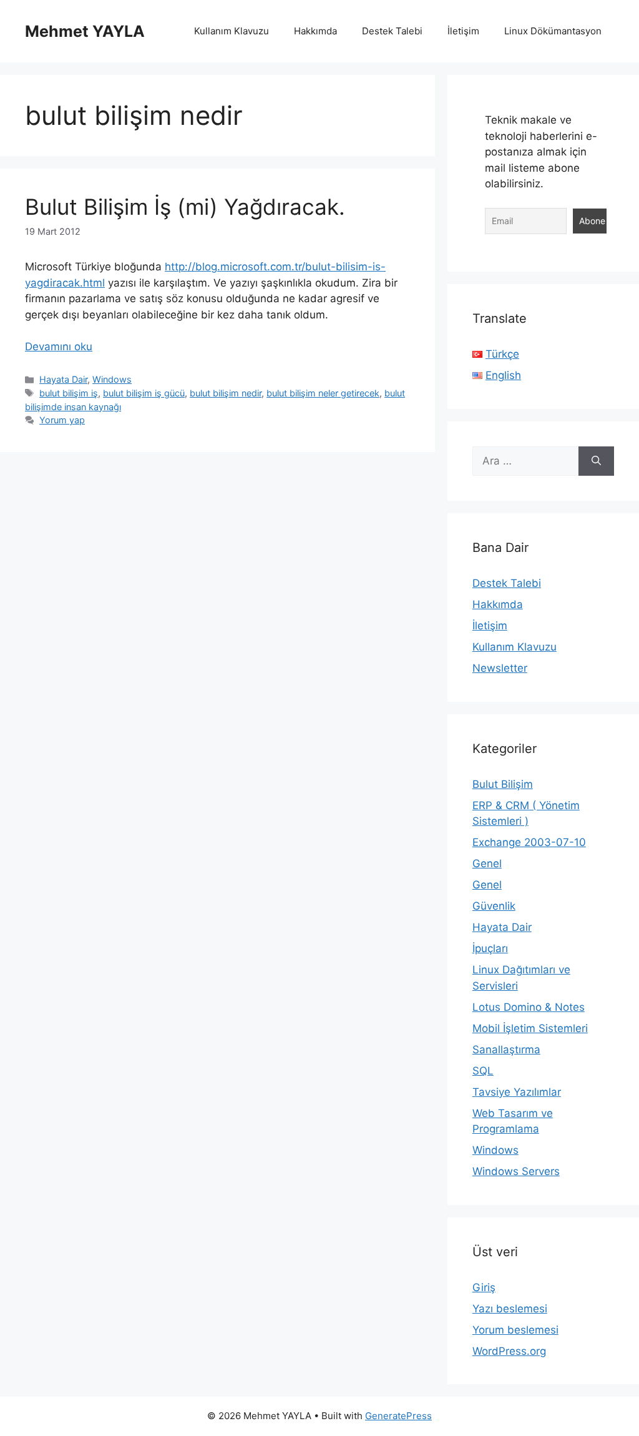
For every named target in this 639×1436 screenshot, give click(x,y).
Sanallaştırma (506, 1049)
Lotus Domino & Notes (528, 1007)
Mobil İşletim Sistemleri (530, 1028)
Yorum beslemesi (515, 1330)
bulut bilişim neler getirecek (322, 393)
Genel (487, 863)
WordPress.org (509, 1351)
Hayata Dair (63, 379)
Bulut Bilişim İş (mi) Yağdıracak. (185, 207)
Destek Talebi (392, 31)
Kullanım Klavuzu (231, 31)
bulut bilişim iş (68, 393)
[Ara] (596, 461)
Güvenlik (493, 906)
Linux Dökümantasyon (553, 31)
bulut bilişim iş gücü (144, 393)
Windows (112, 379)
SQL (483, 1071)
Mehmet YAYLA (85, 31)
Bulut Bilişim (502, 784)
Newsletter (499, 668)
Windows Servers (516, 1171)
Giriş (483, 1287)
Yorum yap (62, 420)
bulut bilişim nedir (225, 393)
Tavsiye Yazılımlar (516, 1092)
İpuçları (490, 948)
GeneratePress (398, 1416)
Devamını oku (58, 346)
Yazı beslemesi (509, 1308)
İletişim (463, 31)
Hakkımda (315, 31)
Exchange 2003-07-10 (529, 842)
